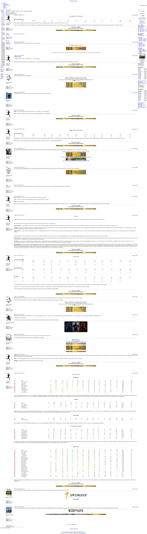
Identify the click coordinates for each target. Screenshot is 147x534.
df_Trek (139, 76)
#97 (136, 354)
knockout (7, 15)
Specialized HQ (76, 499)
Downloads (3, 32)
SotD (7, 167)
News (3, 25)
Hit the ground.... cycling (142, 59)
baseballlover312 (9, 148)
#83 (136, 55)
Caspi (139, 100)
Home (4, 12)
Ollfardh (139, 93)
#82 (136, 41)
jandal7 (7, 74)
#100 (136, 506)
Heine (7, 314)
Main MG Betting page (141, 103)
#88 (136, 148)
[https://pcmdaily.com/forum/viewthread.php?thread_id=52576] (76, 47)
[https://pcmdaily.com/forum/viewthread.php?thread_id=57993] (76, 48)
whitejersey (8, 488)
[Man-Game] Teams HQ (27, 11)
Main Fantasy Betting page (142, 81)
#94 (136, 296)
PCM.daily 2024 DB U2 (142, 29)
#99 (136, 488)
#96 (136, 334)
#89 (136, 167)
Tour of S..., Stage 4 (142, 40)
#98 (136, 373)
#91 (136, 196)
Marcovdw (140, 71)
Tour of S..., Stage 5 (142, 39)
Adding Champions (142, 50)
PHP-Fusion (69, 531)
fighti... (139, 69)
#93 (136, 255)
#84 (136, 74)
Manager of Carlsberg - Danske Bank (81, 160)
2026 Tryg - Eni (142, 43)
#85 (136, 92)
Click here (140, 18)
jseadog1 (139, 74)
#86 (136, 110)
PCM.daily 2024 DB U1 (142, 30)
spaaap (1, 78)
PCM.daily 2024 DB (141, 31)
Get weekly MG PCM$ (141, 105)
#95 (136, 314)
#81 (136, 14)
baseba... (139, 78)
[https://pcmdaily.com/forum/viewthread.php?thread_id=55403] (76, 84)
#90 (136, 185)
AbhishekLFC (8, 334)
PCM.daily (8, 11)
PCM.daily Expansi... (141, 28)
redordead (8, 41)
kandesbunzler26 (9, 506)
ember (7, 185)
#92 (136, 215)
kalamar (1, 71)
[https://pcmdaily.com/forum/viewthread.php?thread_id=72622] (76, 511)
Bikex (7, 92)
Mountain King (141, 49)
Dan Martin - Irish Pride (67, 160)
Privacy (4, 16)
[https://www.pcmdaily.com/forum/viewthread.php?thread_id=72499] (75, 331)
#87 (136, 129)
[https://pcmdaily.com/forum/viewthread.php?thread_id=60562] (76, 49)
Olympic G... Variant (142, 38)
